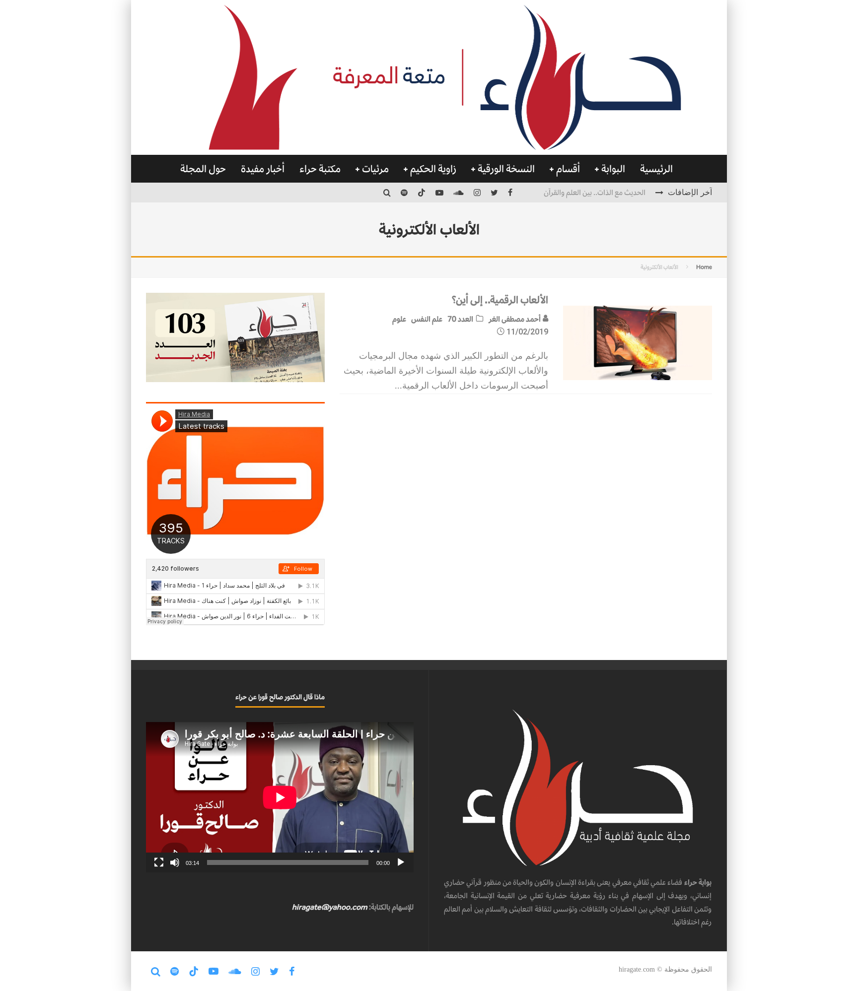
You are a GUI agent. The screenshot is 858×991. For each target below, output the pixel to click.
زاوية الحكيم (433, 168)
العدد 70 (460, 319)
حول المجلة (203, 168)
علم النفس (426, 319)
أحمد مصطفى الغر (515, 319)
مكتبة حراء (320, 168)
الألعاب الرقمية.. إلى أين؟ (499, 299)
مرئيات (375, 168)
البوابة (613, 168)
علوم (399, 319)
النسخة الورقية (506, 168)
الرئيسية (656, 168)
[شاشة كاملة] (159, 862)
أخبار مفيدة (263, 168)
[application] (280, 797)
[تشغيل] (401, 862)
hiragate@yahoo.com (329, 907)
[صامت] (175, 862)
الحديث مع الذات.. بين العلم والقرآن (594, 192)
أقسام (568, 168)
